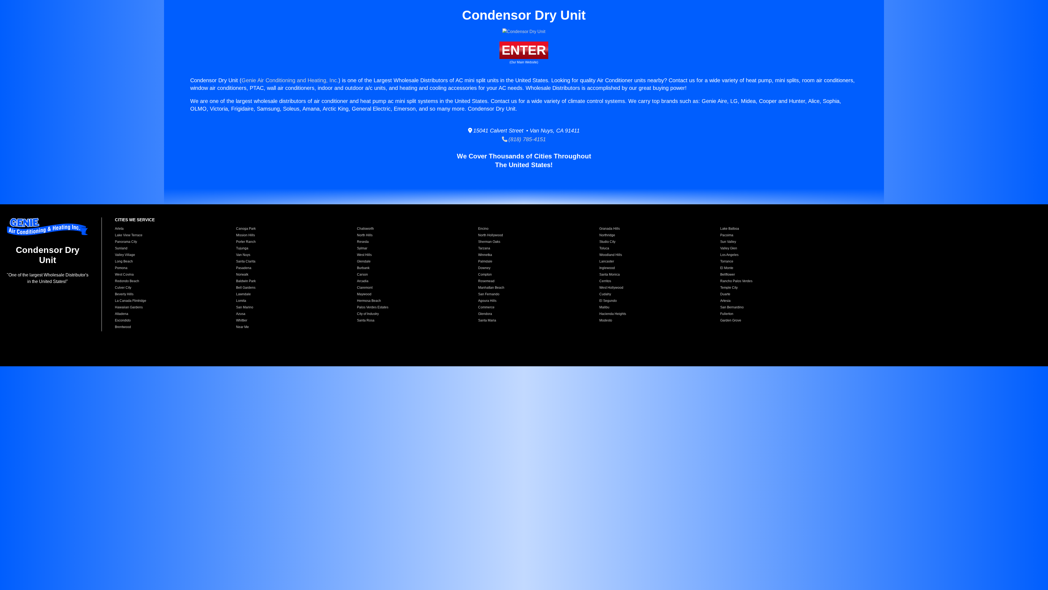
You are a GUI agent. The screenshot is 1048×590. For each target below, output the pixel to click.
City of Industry (368, 314)
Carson (362, 274)
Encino (483, 229)
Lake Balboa (729, 229)
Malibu (604, 307)
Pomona (121, 268)
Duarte (725, 294)
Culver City (123, 288)
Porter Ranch (246, 242)
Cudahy (605, 294)
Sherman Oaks (489, 242)
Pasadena (243, 268)
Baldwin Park (246, 281)
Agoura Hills (487, 301)
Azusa (240, 314)
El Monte (726, 268)
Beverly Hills (124, 294)
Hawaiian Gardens (129, 307)
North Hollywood (490, 235)
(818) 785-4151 (526, 139)
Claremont (365, 288)
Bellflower (727, 274)
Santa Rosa (365, 320)
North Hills (365, 235)
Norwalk (242, 274)
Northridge (607, 235)
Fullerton (726, 314)
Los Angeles (729, 255)
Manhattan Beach (491, 288)
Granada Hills (609, 229)
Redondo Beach (127, 281)
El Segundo (608, 301)
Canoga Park (246, 229)
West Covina (124, 274)
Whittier (241, 320)
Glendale (364, 261)
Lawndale (243, 294)
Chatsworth (365, 229)
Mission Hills (245, 235)
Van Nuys (243, 255)
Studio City (607, 242)
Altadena (121, 314)
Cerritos (605, 281)
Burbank (363, 268)
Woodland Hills (610, 255)
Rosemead (486, 281)
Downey (484, 268)
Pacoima (726, 235)
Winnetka (485, 255)
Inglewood (607, 268)
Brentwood (123, 327)
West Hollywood (611, 288)
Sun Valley (728, 242)
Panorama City (126, 242)
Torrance (726, 261)
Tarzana (484, 248)
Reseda (363, 242)
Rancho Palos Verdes (736, 281)
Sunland (121, 248)
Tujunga (242, 248)
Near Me (242, 327)
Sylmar (362, 248)
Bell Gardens (245, 288)
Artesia (725, 301)
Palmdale (485, 261)
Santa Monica (609, 274)
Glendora (485, 314)
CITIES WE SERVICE (135, 219)
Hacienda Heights (612, 314)
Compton (485, 274)
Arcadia (362, 281)
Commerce (486, 307)
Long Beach (124, 261)
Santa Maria (487, 320)
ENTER (524, 50)
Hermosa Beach (369, 301)
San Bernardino (732, 307)
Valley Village (125, 255)
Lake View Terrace (128, 235)
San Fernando (488, 294)
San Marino (244, 307)
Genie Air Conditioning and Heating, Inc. (290, 80)
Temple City (729, 288)
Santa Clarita (245, 261)
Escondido (123, 320)
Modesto (605, 320)
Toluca (604, 248)
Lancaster (606, 261)
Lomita (241, 301)
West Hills (364, 255)
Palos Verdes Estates (372, 307)
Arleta (119, 229)
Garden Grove (730, 320)
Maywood (364, 294)
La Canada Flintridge (130, 301)
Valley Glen (728, 248)
